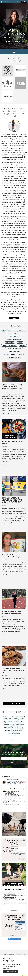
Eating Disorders (22, 330)
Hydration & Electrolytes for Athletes (14, 339)
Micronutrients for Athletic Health (9, 345)
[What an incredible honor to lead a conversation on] (14, 824)
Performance (22, 345)
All (3, 330)
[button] (14, 52)
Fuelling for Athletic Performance (14, 333)
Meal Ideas (20, 342)
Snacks (20, 354)
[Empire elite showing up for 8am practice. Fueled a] (14, 874)
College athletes (11, 330)
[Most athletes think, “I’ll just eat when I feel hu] (14, 925)
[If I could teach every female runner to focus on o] (14, 849)
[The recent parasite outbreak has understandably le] (14, 899)
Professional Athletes (17, 348)
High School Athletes (14, 336)
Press (8, 348)
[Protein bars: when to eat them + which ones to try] (14, 799)
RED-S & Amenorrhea (10, 354)
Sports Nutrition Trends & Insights (14, 357)
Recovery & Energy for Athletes (14, 351)
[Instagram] (1, 2)
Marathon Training (9, 342)
